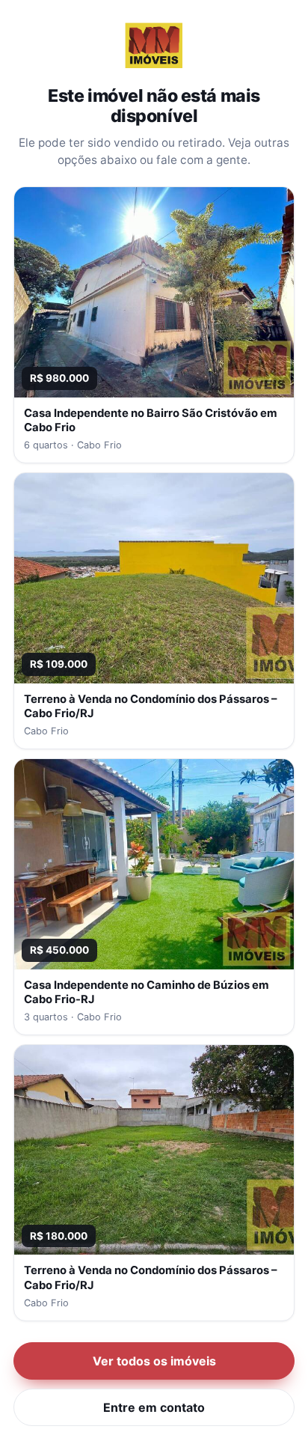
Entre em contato (154, 1407)
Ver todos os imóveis (154, 1360)
